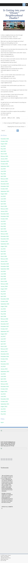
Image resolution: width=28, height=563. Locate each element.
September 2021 (5, 243)
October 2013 (4, 389)
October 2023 (4, 188)
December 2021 (5, 236)
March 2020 (4, 281)
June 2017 (3, 339)
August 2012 (4, 406)
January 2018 (4, 321)
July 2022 (3, 221)
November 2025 (5, 138)
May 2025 (3, 148)
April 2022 (3, 228)
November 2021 (5, 238)
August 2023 (4, 193)
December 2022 (5, 213)
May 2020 (3, 276)
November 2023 (5, 186)
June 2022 (3, 223)
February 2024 (4, 178)
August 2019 (4, 289)
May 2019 (3, 294)
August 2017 (4, 334)
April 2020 (3, 278)
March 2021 (4, 256)
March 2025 (4, 153)
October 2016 (4, 359)
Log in (2, 422)
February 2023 (4, 208)
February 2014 (4, 384)
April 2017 (3, 344)
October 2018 (4, 301)
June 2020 (3, 273)
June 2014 (3, 376)
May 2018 (3, 314)
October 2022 (4, 218)
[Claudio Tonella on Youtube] (11, 459)
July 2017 (3, 336)
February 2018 (4, 319)
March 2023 (4, 206)
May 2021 (3, 251)
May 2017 (3, 341)
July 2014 (3, 374)
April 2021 (3, 253)
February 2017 (4, 349)
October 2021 (4, 241)
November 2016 (5, 356)
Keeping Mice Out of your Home (16, 126)
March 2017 (4, 346)
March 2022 (4, 231)
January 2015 (4, 369)
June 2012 (3, 411)
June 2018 (3, 311)
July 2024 (3, 168)
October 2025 (4, 141)
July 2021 (3, 248)
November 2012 (5, 399)
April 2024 (3, 176)
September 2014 (5, 371)
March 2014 (4, 381)
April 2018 (3, 316)
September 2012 (5, 404)
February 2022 (4, 233)
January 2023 (4, 211)
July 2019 (3, 291)
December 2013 (5, 386)
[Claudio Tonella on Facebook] (7, 459)
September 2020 (5, 268)
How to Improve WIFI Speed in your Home (14, 123)
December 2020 (5, 263)
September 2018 (5, 304)
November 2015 (5, 364)
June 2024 (3, 171)
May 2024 (3, 173)
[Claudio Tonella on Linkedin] (2, 459)
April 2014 (3, 379)
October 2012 (4, 401)
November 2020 (5, 266)
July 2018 (3, 309)
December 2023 (5, 183)
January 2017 (4, 351)
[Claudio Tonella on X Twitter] (9, 459)
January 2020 (4, 286)
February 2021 (4, 258)
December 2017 (5, 324)
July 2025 (3, 146)
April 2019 (3, 296)
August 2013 (4, 391)
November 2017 (5, 326)
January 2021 (4, 261)
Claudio (4, 117)
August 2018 (4, 306)
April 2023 (3, 203)
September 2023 (5, 191)
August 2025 (4, 143)
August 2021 (4, 246)
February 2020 (4, 284)
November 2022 (5, 216)
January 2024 (4, 181)
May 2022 (3, 226)
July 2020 (3, 271)
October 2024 (4, 163)
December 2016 (5, 354)
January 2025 (4, 158)
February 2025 (4, 156)
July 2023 (3, 196)
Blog (19, 117)
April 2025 (3, 151)
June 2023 (3, 198)
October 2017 (4, 329)
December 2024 (5, 161)
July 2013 (3, 394)
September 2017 (5, 331)
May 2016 (3, 361)
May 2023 (3, 201)
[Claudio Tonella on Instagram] (4, 459)
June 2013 (3, 396)
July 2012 (3, 409)
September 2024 (5, 166)
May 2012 (3, 414)
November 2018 (5, 299)
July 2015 (3, 366)
